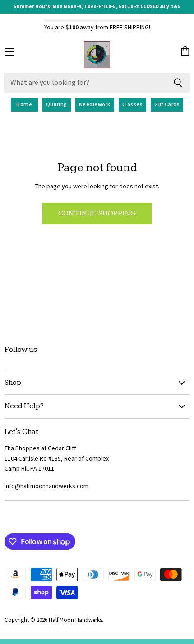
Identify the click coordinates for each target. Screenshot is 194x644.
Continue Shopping (97, 213)
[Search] (178, 83)
